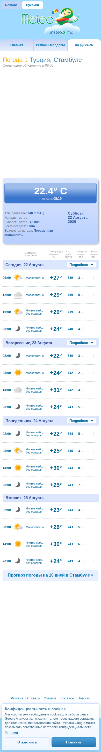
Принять (74, 742)
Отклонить (27, 742)
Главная (16, 45)
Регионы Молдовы (50, 45)
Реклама (17, 698)
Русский (32, 5)
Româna (11, 5)
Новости (84, 698)
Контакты (67, 698)
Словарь (33, 698)
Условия (50, 698)
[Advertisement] (50, 122)
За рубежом (84, 45)
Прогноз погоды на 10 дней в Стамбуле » (50, 575)
